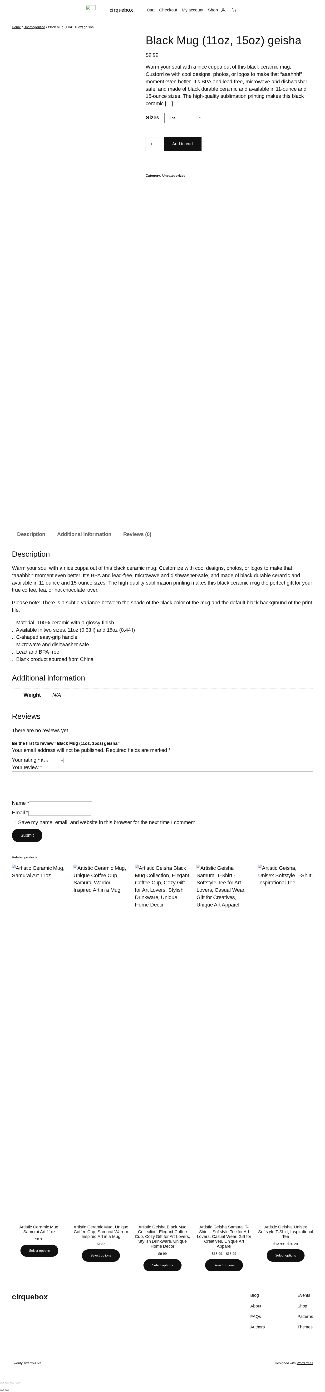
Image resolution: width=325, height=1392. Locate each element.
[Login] (223, 10)
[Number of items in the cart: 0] (234, 10)
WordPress (305, 1363)
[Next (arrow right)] (7, 1390)
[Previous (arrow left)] (2, 1390)
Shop (213, 10)
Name (20, 803)
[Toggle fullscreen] (7, 1382)
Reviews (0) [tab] (137, 534)
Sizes (152, 117)
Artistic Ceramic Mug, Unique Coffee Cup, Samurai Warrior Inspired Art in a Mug (101, 1232)
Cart (151, 10)
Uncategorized (34, 27)
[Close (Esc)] (18, 1382)
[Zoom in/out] (2, 1382)
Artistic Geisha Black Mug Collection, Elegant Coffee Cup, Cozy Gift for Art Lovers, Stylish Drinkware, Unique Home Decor (162, 1237)
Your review (27, 767)
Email (20, 813)
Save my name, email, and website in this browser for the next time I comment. (107, 822)
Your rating (26, 760)
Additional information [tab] (84, 534)
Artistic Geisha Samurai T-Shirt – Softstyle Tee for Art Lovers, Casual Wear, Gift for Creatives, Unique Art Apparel (224, 1237)
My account (192, 10)
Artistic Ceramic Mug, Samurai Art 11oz (39, 1229)
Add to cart (182, 143)
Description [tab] (31, 534)
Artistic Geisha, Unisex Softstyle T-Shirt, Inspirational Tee (285, 1232)
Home (16, 27)
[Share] (12, 1382)
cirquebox (121, 10)
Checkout (168, 10)
